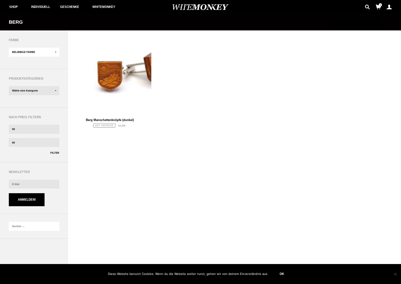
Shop (13, 7)
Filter (54, 152)
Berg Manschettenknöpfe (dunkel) (110, 120)
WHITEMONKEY (103, 7)
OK (282, 274)
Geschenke (69, 7)
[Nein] (395, 274)
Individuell (40, 7)
